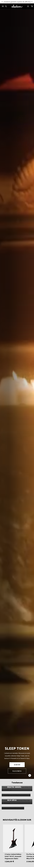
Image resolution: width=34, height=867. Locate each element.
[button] (32, 6)
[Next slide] (31, 1)
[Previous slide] (2, 1)
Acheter (17, 764)
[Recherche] (6, 6)
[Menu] (2, 6)
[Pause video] (29, 775)
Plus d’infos (17, 771)
